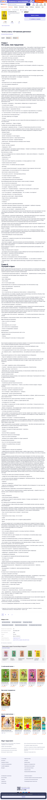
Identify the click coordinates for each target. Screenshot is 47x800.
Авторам (26, 760)
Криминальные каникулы (41, 682)
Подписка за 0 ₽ (4, 7)
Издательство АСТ (16, 638)
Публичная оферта (28, 775)
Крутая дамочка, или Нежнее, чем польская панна (28, 730)
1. (1, 608)
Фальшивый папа (4, 682)
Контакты (3, 760)
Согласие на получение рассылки (31, 779)
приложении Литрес (26, 788)
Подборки (32, 7)
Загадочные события (27, 622)
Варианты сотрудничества (29, 764)
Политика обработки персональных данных (33, 777)
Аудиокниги (37, 7)
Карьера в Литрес (5, 762)
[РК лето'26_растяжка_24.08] (23, 1)
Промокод (10, 7)
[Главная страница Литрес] (3, 4)
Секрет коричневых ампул (32, 682)
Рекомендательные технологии (30, 781)
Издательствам (27, 758)
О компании (3, 758)
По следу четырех (23, 682)
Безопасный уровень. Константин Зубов (9, 750)
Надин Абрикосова (5, 707)
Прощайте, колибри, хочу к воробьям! (37, 730)
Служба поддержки (5, 766)
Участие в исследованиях (6, 764)
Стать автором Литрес (28, 767)
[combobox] (17, 4)
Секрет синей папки (14, 682)
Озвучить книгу (27, 769)
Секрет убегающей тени (6, 730)
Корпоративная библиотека (30, 771)
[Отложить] (8, 670)
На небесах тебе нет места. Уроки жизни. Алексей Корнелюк (33, 750)
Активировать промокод (6, 775)
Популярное (21, 7)
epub (14, 639)
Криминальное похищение (7, 625)
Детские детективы (6, 622)
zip (28, 639)
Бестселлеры (4, 777)
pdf (25, 639)
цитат (19, 22)
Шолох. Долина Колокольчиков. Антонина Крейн (33, 743)
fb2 (16, 639)
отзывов (12, 22)
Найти (28, 4)
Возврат (3, 767)
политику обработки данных (38, 794)
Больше (15, 38)
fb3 (18, 639)
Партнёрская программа (29, 766)
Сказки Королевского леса (5, 706)
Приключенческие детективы (21, 625)
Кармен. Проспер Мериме (6, 746)
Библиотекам (27, 762)
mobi (24, 639)
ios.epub (20, 639)
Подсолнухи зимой (19, 730)
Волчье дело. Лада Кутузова (6, 752)
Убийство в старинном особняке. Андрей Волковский (34, 747)
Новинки (16, 7)
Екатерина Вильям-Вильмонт (7, 34)
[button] (12, 614)
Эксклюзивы (3, 783)
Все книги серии (6, 647)
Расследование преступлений (35, 625)
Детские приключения (16, 622)
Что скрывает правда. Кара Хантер (31, 745)
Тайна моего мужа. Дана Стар (30, 752)
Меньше (8, 38)
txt (27, 639)
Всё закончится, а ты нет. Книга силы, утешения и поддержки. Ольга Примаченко (10, 744)
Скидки (26, 7)
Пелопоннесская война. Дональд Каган (9, 748)
